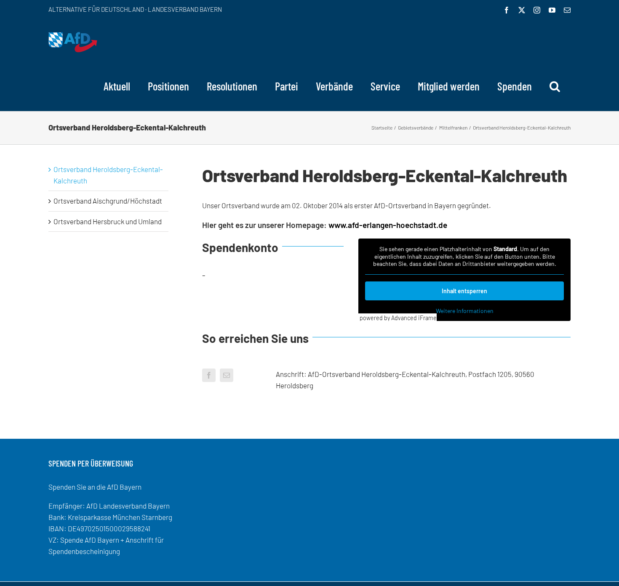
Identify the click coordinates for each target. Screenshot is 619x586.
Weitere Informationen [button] (465, 310)
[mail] (226, 375)
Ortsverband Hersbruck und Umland (107, 221)
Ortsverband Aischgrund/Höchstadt (107, 200)
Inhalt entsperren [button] (464, 290)
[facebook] (209, 375)
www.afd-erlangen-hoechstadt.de (387, 225)
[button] (555, 86)
